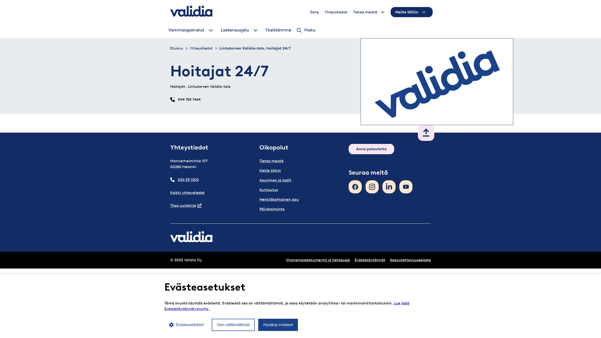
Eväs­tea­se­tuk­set (190, 325)
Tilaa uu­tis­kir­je (186, 205)
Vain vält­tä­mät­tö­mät (233, 325)
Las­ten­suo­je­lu (235, 30)
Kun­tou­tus (268, 190)
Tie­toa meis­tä (365, 12)
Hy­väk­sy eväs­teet (278, 325)
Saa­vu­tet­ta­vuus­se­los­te (410, 260)
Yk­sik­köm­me (278, 30)
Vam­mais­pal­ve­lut (186, 30)
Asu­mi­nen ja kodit (275, 180)
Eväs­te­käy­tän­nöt (370, 260)
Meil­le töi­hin (406, 12)
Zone (314, 12)
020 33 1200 (188, 179)
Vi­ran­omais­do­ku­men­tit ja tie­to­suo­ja (318, 260)
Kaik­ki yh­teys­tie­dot (187, 192)
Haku (309, 30)
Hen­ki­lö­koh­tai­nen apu (279, 199)
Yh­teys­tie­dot (335, 12)
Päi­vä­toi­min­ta (272, 209)
